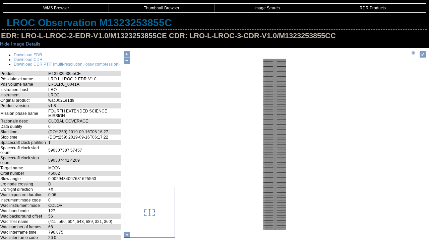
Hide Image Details (20, 44)
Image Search (267, 8)
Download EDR (28, 55)
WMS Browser (56, 8)
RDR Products (373, 8)
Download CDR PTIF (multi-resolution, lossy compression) (67, 64)
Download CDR (28, 59)
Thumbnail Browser (161, 8)
